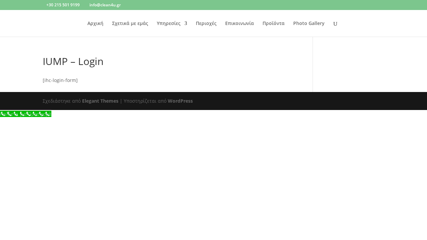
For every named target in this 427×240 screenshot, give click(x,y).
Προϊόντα (274, 23)
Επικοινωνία (239, 23)
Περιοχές (206, 23)
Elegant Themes (100, 101)
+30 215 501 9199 (63, 5)
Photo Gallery (309, 23)
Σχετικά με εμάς (130, 23)
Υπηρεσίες (168, 23)
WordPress (180, 101)
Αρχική (95, 23)
